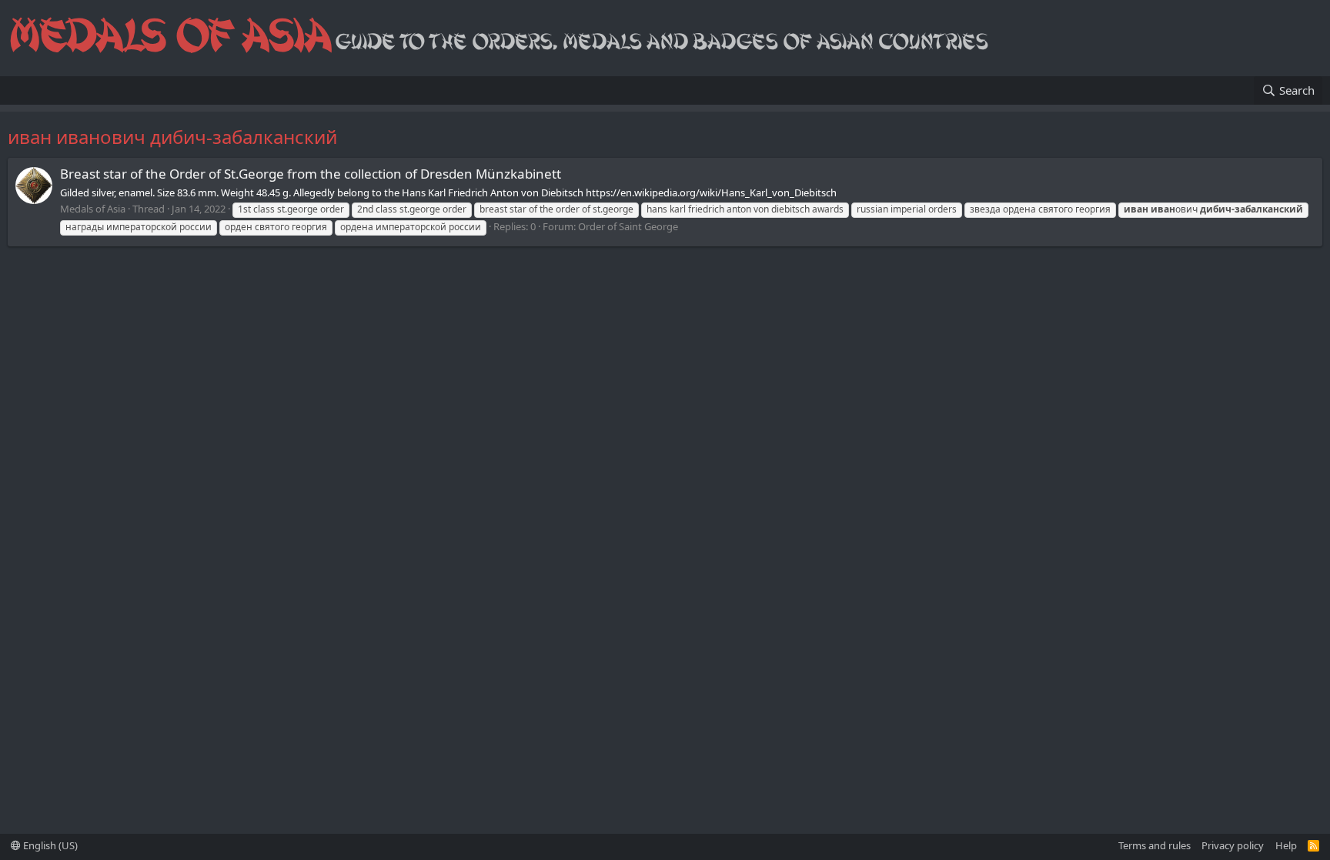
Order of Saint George (628, 226)
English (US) (49, 845)
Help (1286, 845)
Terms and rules (1154, 845)
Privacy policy (1232, 845)
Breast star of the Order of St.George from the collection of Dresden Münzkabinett (310, 173)
